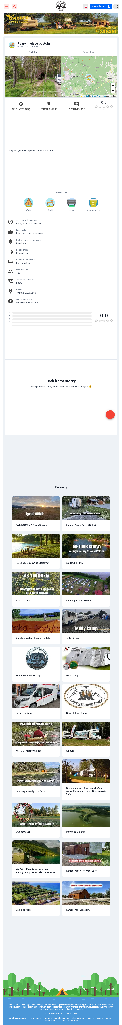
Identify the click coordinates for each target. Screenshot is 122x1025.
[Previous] (10, 77)
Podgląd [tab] (32, 52)
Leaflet (85, 96)
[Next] (56, 77)
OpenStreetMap (99, 96)
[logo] (61, 6)
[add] (110, 414)
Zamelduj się (49, 109)
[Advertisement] (61, 128)
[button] (89, 77)
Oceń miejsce (77, 109)
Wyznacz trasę (21, 109)
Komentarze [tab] (89, 52)
